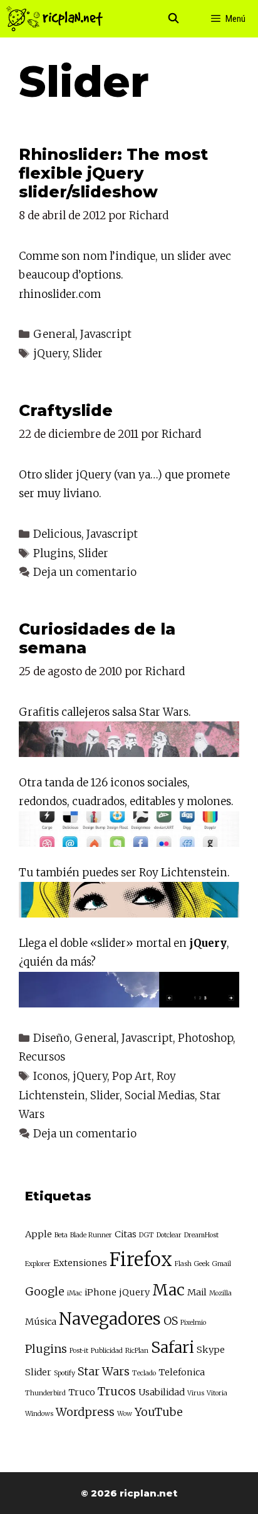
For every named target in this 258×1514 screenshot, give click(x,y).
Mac (168, 1290)
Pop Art (132, 1076)
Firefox (141, 1259)
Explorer (38, 1264)
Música (40, 1321)
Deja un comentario (85, 572)
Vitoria (217, 1393)
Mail (197, 1292)
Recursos (42, 1057)
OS (170, 1321)
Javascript (106, 334)
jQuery (50, 353)
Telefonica (181, 1372)
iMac (74, 1293)
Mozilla (220, 1293)
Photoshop (205, 1038)
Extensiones (80, 1263)
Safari (172, 1347)
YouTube (159, 1412)
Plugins (53, 553)
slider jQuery (77, 475)
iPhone (100, 1292)
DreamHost (201, 1235)
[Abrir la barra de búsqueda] (173, 18)
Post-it (79, 1351)
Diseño (51, 1038)
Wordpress (85, 1412)
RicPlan (136, 1351)
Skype (211, 1349)
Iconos (50, 1076)
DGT (146, 1235)
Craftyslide (66, 410)
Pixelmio (193, 1323)
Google (44, 1291)
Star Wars (104, 1371)
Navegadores (110, 1319)
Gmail (221, 1264)
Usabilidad (161, 1392)
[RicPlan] (54, 18)
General (54, 334)
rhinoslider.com (60, 294)
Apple (38, 1234)
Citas (126, 1234)
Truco (81, 1392)
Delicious (57, 534)
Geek (202, 1264)
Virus (195, 1393)
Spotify (64, 1373)
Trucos (117, 1391)
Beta (61, 1235)
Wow (124, 1414)
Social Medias (160, 1095)
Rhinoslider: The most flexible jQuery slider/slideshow (113, 173)
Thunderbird (45, 1393)
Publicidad (107, 1351)
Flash (183, 1264)
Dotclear (169, 1235)
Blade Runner (91, 1235)
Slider (88, 353)
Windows (39, 1414)
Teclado (144, 1373)
